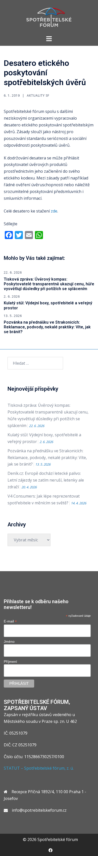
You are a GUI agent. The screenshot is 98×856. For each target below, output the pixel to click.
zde (54, 211)
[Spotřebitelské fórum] (49, 17)
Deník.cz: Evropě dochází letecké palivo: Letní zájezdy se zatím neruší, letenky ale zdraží (46, 480)
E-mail (10, 621)
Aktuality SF (38, 95)
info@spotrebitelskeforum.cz (39, 810)
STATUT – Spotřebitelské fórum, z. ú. (39, 768)
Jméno (9, 641)
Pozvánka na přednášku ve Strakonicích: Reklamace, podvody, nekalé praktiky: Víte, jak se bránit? (47, 327)
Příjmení (10, 662)
